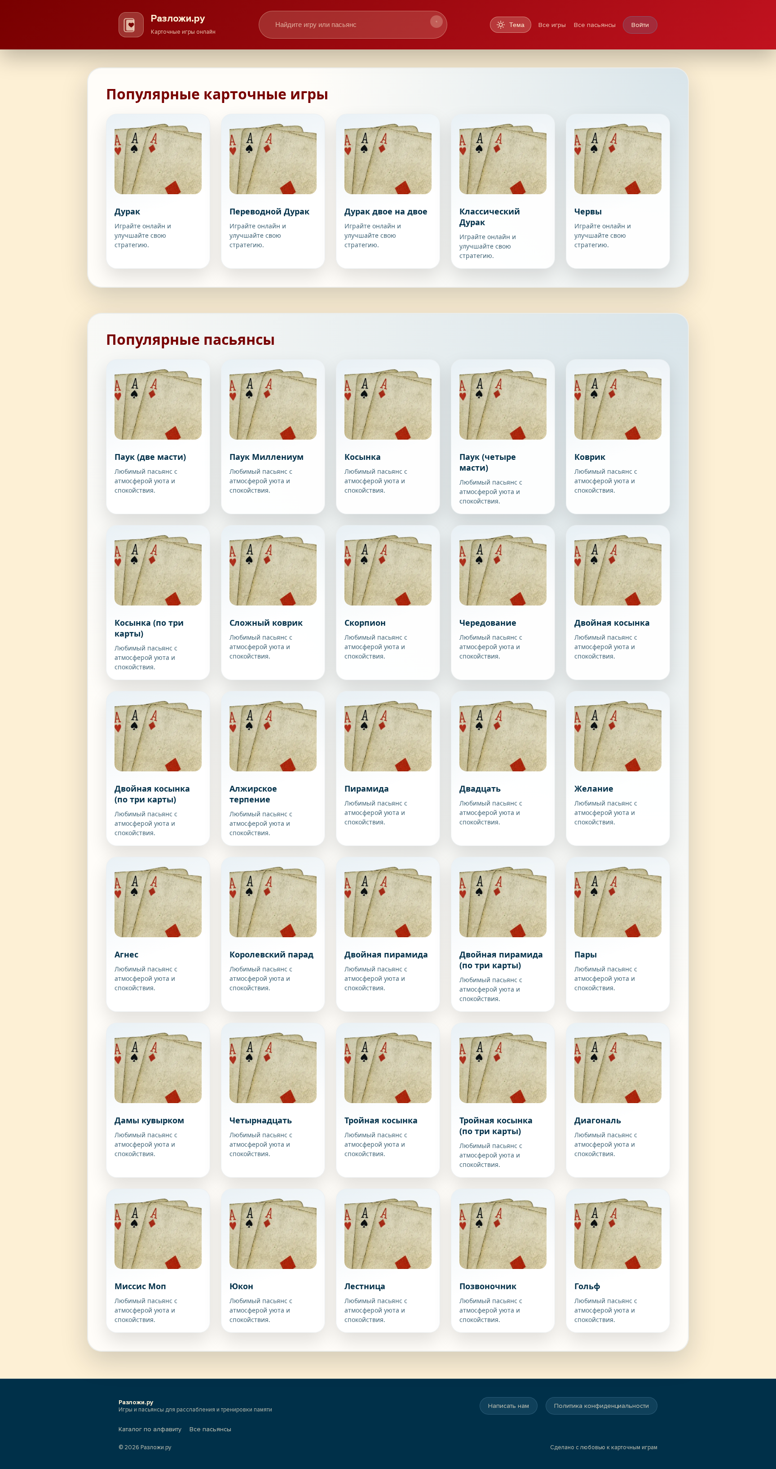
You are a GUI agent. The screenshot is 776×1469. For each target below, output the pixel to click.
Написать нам (508, 1406)
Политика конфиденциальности (601, 1406)
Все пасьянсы (595, 25)
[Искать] (436, 21)
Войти (640, 25)
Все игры (552, 25)
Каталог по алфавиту (150, 1429)
